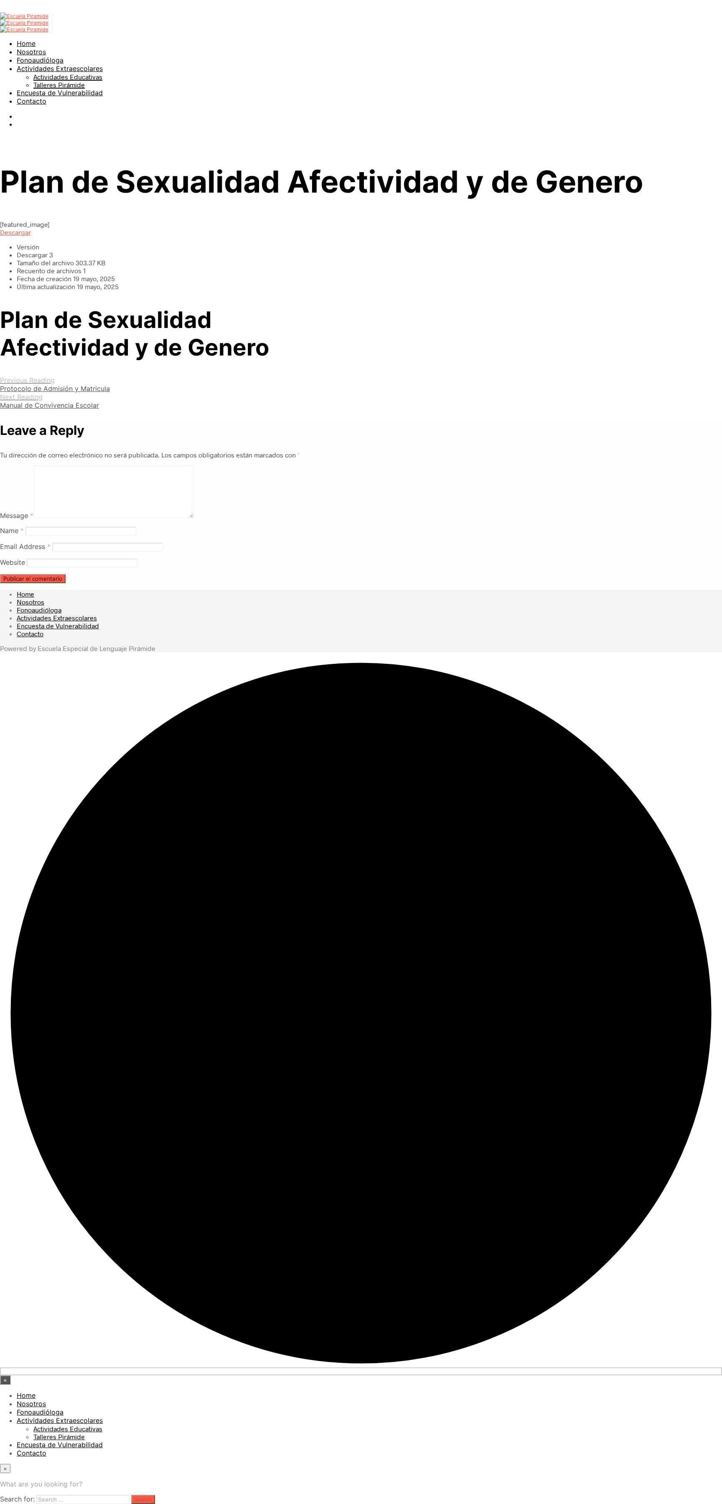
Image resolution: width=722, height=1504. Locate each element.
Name (12, 530)
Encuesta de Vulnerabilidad (60, 93)
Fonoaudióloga (40, 60)
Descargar (15, 232)
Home (26, 43)
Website (12, 562)
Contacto (31, 101)
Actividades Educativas (67, 77)
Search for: (17, 1499)
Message (16, 515)
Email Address (25, 546)
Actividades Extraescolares (60, 68)
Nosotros (31, 52)
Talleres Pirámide (59, 85)
